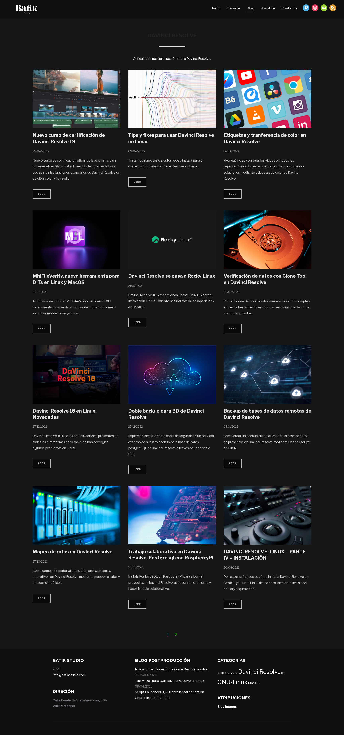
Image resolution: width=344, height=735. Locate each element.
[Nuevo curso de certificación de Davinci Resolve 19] (76, 72)
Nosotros (268, 8)
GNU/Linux (232, 682)
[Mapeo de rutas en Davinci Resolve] (76, 489)
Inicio (216, 8)
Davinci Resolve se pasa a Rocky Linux (171, 276)
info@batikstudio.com (69, 675)
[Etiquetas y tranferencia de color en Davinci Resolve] (267, 72)
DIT (283, 673)
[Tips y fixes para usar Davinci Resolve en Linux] (172, 72)
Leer (41, 193)
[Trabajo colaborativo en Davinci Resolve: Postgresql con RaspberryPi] (172, 489)
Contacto (289, 8)
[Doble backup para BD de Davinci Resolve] (172, 348)
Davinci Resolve (259, 671)
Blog (250, 8)
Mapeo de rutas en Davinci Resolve (72, 552)
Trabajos (234, 8)
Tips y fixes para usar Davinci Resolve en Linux (169, 681)
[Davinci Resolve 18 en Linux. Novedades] (76, 348)
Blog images (227, 707)
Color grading (231, 673)
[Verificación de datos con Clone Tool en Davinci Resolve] (267, 213)
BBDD (220, 673)
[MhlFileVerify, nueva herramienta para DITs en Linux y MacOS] (76, 213)
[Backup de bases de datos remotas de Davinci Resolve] (267, 348)
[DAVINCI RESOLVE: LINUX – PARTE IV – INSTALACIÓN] (267, 489)
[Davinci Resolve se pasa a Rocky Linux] (172, 213)
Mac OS (254, 683)
